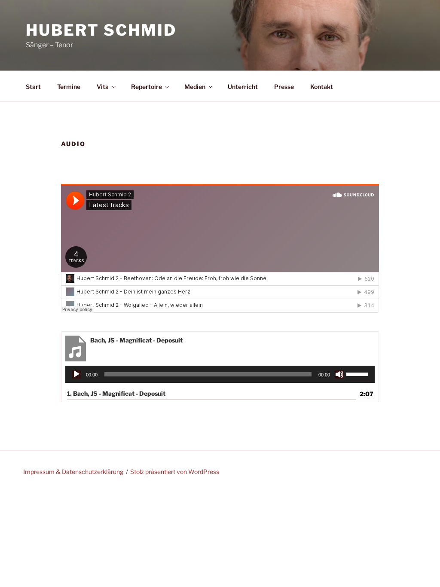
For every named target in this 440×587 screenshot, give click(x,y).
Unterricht (243, 86)
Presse (284, 86)
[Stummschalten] (339, 374)
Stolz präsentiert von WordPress (174, 471)
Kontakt (321, 86)
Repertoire (146, 86)
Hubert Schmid (101, 30)
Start (33, 86)
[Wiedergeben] (76, 374)
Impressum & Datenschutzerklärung (73, 471)
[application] (220, 374)
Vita (103, 86)
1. (116, 393)
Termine (68, 86)
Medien (194, 86)
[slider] (358, 373)
